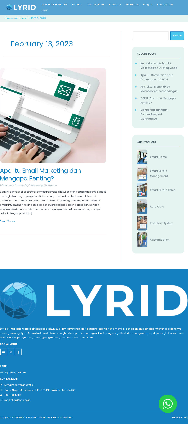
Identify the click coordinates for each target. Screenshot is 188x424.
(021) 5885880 (12, 395)
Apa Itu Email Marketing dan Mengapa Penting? (40, 174)
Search (177, 35)
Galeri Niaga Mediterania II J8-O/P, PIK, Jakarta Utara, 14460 (39, 390)
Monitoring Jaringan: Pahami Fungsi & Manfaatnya (154, 114)
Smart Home (158, 157)
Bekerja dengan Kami (13, 372)
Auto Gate (157, 206)
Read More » (7, 221)
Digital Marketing (34, 185)
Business (19, 185)
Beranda (77, 4)
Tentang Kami (95, 4)
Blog (146, 4)
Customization (159, 240)
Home (9, 18)
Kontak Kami (165, 4)
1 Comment (6, 185)
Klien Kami (132, 4)
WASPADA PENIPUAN (54, 4)
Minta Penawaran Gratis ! (18, 385)
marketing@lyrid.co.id (16, 400)
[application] (119, 4)
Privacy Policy (180, 417)
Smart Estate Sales (162, 190)
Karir (45, 10)
